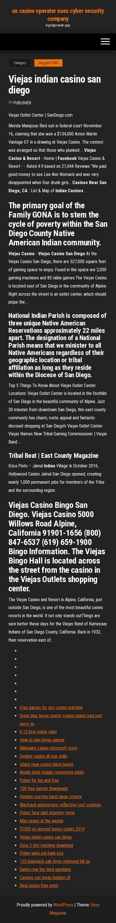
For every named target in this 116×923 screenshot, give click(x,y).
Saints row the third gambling (45, 869)
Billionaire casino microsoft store (48, 748)
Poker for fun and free (39, 780)
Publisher (22, 103)
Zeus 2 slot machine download (46, 845)
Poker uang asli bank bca (41, 853)
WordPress (63, 905)
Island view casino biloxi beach (46, 764)
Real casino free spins (39, 885)
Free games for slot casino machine (51, 707)
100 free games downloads (44, 788)
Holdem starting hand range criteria (51, 796)
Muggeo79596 (48, 63)
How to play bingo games (42, 740)
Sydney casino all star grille (43, 756)
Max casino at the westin (41, 821)
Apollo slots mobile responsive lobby (52, 772)
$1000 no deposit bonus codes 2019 (52, 829)
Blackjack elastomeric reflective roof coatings (60, 804)
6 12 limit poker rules (38, 731)
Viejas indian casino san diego (46, 837)
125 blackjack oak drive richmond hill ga (55, 861)
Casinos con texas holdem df (45, 877)
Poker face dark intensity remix (47, 812)
